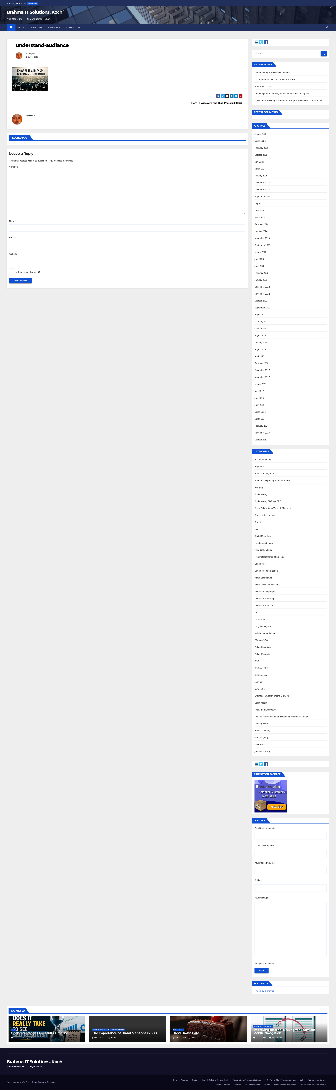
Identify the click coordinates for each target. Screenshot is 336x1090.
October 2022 (260, 301)
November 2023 (262, 238)
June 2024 (259, 210)
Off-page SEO (261, 640)
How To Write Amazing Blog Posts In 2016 (215, 103)
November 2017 (262, 377)
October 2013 (260, 440)
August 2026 (260, 134)
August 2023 (260, 252)
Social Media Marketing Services (257, 1084)
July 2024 (259, 203)
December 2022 (262, 287)
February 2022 (261, 322)
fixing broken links (263, 550)
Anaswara (277, 1038)
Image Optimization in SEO (267, 585)
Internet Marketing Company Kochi (215, 1080)
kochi (257, 612)
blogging (258, 487)
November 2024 (262, 190)
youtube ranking (262, 751)
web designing (261, 737)
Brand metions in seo (264, 515)
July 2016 (259, 398)
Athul (32, 1038)
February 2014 (261, 426)
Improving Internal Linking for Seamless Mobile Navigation (282, 93)
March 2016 (260, 412)
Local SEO (259, 619)
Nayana (32, 53)
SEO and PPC (261, 668)
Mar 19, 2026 (100, 1038)
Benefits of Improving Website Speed (272, 480)
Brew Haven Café (262, 86)
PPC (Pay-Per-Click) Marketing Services (280, 1080)
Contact (195, 1080)
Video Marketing (262, 731)
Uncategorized (261, 724)
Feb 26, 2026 (180, 1038)
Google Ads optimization (266, 571)
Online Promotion (262, 654)
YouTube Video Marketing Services (313, 1084)
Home (21, 27)
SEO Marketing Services (317, 1080)
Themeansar (51, 1082)
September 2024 (262, 196)
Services (53, 27)
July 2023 (259, 259)
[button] (327, 27)
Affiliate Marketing (263, 460)
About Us (184, 1080)
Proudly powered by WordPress (19, 1082)
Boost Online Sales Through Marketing (273, 508)
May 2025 (259, 162)
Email (12, 237)
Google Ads (260, 564)
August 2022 (260, 315)
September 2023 (262, 245)
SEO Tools (259, 689)
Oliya (113, 1038)
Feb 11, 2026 (261, 1038)
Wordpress (259, 744)
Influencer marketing (264, 599)
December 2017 (262, 370)
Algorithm (259, 466)
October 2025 (260, 155)
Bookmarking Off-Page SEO (267, 501)
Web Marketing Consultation (285, 1084)
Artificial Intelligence (264, 473)
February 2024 (261, 224)
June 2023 (259, 266)
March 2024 (260, 217)
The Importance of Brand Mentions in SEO (274, 80)
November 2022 (262, 294)
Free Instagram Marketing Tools (269, 557)
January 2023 (260, 280)
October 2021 (260, 328)
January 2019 (260, 342)
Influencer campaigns (264, 592)
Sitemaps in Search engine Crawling (272, 696)
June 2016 (259, 405)
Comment (14, 167)
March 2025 (260, 169)
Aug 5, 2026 (19, 1038)
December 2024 (262, 183)
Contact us (73, 27)
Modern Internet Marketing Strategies (247, 1080)
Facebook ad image (263, 543)
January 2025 (260, 176)
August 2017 (260, 384)
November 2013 (262, 433)
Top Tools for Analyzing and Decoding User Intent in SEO (281, 717)
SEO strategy (260, 675)
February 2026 (261, 148)
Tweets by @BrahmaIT (265, 991)
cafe (256, 529)
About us (36, 27)
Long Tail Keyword (263, 626)
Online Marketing (262, 647)
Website (13, 254)
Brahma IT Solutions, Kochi (35, 12)
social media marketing (265, 710)
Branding (258, 522)
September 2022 (262, 308)
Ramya (194, 1038)
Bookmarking (260, 494)
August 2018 (260, 349)
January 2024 (260, 231)
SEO (256, 661)
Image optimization (263, 578)
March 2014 (260, 419)
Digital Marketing (262, 536)
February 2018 (261, 363)
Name (12, 221)
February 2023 (261, 273)
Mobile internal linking (265, 633)
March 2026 (260, 141)
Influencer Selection (264, 605)
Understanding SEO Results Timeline (272, 73)
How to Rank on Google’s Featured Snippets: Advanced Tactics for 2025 (288, 100)
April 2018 (259, 356)
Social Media (260, 703)
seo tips (258, 682)
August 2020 (260, 335)
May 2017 (259, 391)
